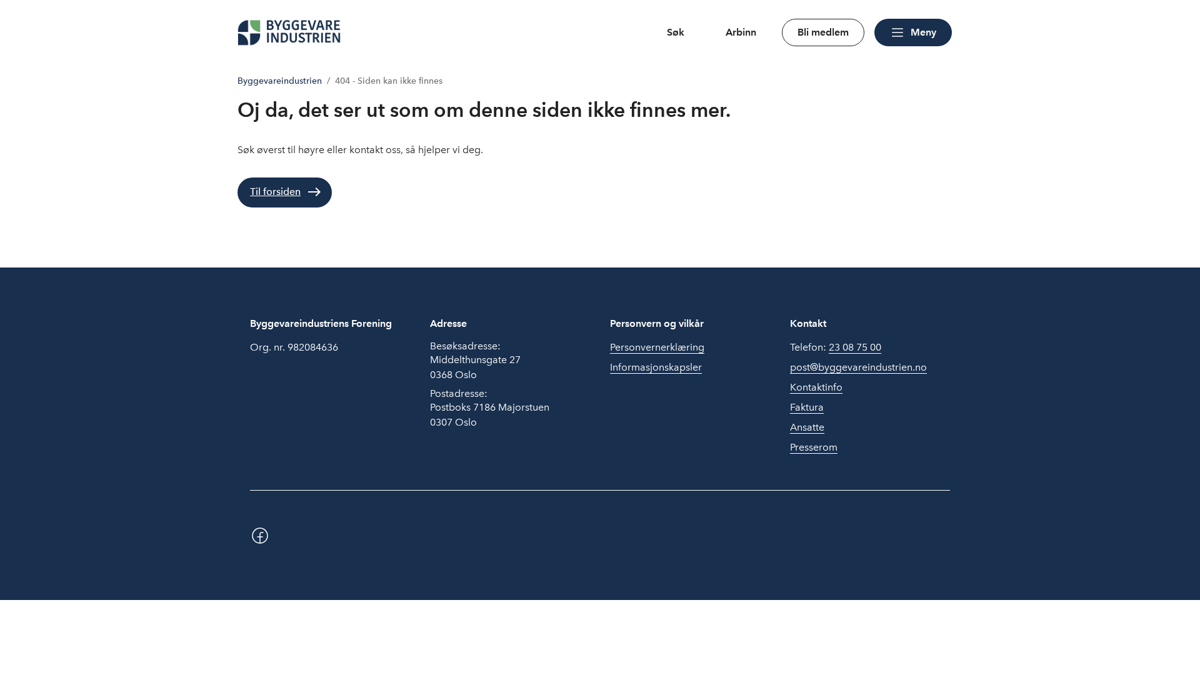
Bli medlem (823, 32)
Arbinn (741, 32)
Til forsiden (275, 192)
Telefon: (835, 347)
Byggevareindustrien (280, 81)
